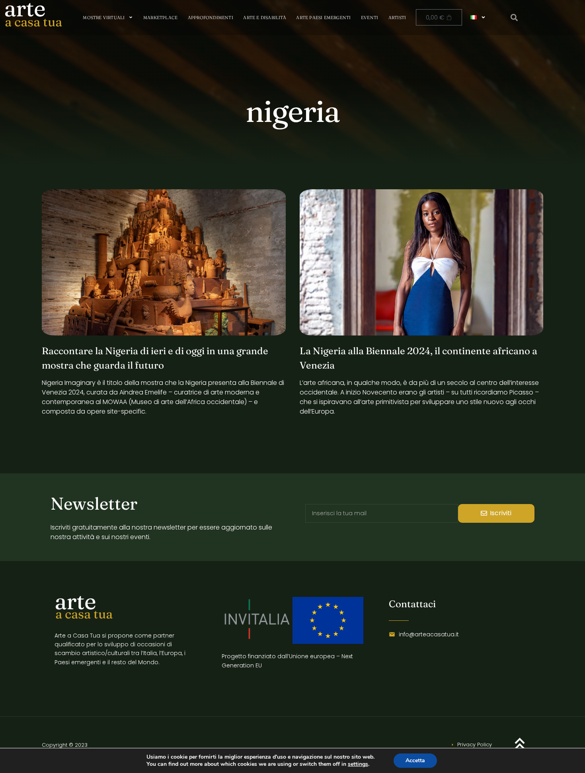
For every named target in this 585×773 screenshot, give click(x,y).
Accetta (415, 760)
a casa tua (33, 21)
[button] (514, 17)
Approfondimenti (210, 17)
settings (358, 764)
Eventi (369, 17)
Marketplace (160, 17)
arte (75, 601)
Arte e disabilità (264, 17)
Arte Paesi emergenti (323, 17)
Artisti (397, 17)
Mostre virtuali (104, 17)
